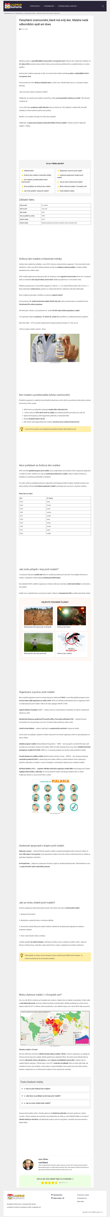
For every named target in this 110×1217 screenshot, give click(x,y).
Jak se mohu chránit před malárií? (38, 1103)
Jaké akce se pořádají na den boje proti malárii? (43, 1096)
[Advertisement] (55, 44)
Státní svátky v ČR (58, 1198)
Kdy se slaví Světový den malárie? (38, 1089)
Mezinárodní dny (19, 13)
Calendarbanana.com (9, 13)
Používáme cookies (83, 1195)
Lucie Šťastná (43, 1162)
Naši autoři (80, 1201)
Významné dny (49, 6)
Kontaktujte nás (82, 1198)
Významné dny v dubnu (29, 13)
